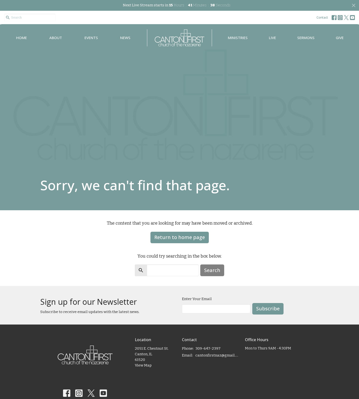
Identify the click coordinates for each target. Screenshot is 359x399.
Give (340, 37)
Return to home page (179, 237)
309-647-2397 (208, 348)
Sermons (306, 37)
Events (91, 37)
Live (272, 37)
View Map (143, 365)
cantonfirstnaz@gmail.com (217, 355)
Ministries (238, 37)
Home (21, 37)
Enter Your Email (197, 299)
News (125, 37)
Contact (322, 17)
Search (212, 270)
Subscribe (268, 308)
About (55, 37)
